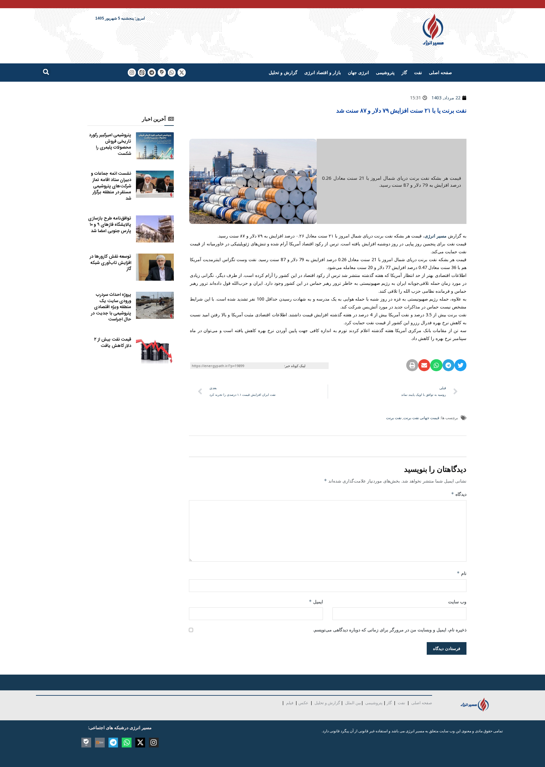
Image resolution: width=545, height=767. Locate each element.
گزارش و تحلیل (283, 72)
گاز (404, 72)
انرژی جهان (358, 72)
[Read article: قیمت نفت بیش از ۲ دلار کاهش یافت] (155, 350)
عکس (303, 703)
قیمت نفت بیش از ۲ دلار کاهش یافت (113, 342)
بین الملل (353, 703)
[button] (46, 72)
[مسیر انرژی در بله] (162, 72)
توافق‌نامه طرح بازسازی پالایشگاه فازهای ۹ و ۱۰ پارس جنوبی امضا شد (109, 224)
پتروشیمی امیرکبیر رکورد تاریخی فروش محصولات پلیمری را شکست (110, 144)
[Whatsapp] (172, 72)
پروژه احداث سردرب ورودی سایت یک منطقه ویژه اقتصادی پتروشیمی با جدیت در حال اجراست (111, 307)
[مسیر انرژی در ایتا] (142, 72)
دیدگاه (458, 494)
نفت (418, 72)
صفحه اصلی (440, 72)
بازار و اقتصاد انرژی (322, 72)
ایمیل (316, 602)
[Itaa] (100, 742)
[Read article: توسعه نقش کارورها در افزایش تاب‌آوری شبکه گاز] (155, 267)
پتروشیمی (385, 72)
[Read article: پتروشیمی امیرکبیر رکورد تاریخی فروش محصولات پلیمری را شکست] (155, 145)
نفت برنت (393, 417)
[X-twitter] (182, 72)
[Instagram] (132, 72)
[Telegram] (152, 72)
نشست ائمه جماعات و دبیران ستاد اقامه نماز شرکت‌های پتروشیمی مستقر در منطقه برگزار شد (111, 186)
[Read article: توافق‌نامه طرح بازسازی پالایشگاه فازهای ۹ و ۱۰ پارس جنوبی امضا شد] (155, 229)
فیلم (289, 703)
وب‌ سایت (457, 602)
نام (461, 573)
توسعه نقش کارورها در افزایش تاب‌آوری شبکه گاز (110, 262)
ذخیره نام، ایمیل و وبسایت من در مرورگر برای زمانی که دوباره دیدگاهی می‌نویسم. (389, 630)
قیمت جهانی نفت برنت (421, 417)
